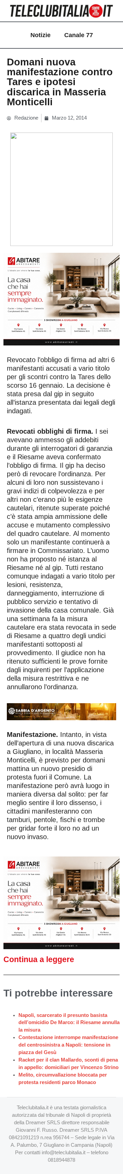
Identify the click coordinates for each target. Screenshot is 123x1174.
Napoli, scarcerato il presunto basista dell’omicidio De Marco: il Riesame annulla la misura (69, 1023)
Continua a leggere (38, 959)
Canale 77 (78, 35)
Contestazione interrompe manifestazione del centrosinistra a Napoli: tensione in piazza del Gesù (68, 1045)
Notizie (40, 35)
